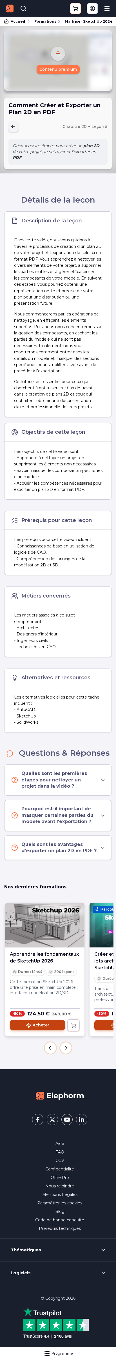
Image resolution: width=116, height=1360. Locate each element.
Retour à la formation (13, 127)
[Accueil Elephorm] (60, 1095)
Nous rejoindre (59, 1186)
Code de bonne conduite (59, 1220)
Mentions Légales (59, 1194)
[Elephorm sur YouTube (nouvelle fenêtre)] (67, 1119)
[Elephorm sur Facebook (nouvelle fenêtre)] (37, 1119)
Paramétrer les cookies (59, 1203)
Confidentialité (59, 1169)
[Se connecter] (92, 8)
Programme (62, 1353)
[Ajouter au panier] (73, 1025)
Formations (45, 21)
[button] (50, 1048)
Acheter (41, 1025)
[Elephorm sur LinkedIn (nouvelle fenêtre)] (81, 1119)
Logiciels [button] (21, 1272)
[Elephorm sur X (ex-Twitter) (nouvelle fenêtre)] (52, 1119)
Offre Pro (60, 1177)
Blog (59, 1211)
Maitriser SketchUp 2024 (88, 21)
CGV (59, 1160)
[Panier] (75, 8)
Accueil (18, 21)
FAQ (59, 1152)
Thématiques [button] (26, 1249)
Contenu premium (58, 69)
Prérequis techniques (60, 1228)
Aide (59, 1143)
